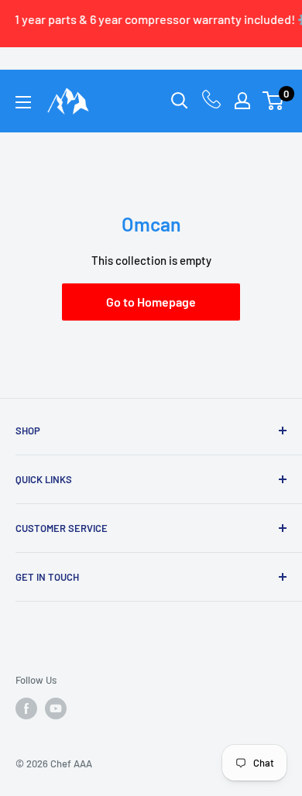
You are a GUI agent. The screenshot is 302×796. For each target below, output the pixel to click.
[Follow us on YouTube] (56, 708)
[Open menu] (23, 102)
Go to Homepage (151, 301)
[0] (273, 100)
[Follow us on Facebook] (26, 708)
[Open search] (179, 100)
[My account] (242, 100)
